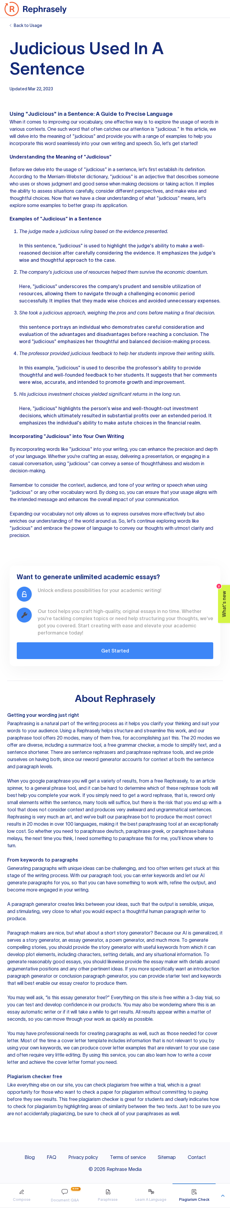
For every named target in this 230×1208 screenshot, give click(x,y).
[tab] (21, 1195)
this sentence (35, 327)
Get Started (115, 650)
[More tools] (223, 1195)
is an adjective (149, 176)
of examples (173, 136)
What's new (222, 601)
